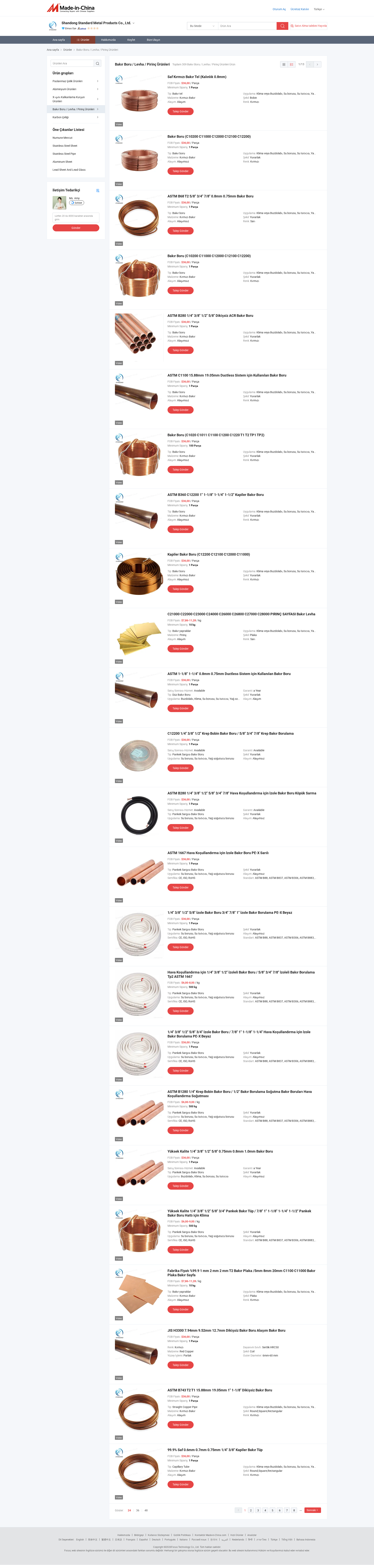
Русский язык (199, 1539)
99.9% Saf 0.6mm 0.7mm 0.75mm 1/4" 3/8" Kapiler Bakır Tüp (215, 1450)
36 (137, 1510)
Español (143, 1539)
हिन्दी (250, 1539)
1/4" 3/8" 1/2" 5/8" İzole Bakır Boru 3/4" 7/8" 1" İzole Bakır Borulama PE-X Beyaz (230, 912)
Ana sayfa (59, 40)
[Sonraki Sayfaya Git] (317, 64)
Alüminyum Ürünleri (64, 89)
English (80, 1539)
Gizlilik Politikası (182, 1535)
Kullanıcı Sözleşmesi (158, 1535)
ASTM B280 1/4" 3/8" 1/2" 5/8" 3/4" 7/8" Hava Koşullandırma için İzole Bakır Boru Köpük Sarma (242, 793)
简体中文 (92, 1539)
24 (129, 1510)
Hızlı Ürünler (236, 1535)
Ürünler (85, 40)
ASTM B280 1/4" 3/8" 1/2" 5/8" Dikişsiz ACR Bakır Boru (210, 316)
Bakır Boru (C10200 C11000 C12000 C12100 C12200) (209, 136)
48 (146, 1510)
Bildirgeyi (139, 1535)
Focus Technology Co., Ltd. (185, 1546)
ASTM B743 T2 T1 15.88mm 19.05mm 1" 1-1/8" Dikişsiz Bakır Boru (220, 1390)
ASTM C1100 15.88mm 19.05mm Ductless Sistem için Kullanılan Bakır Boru (227, 375)
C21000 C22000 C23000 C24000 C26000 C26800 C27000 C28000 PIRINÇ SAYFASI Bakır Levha (241, 614)
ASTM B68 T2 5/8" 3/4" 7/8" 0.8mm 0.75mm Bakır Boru (210, 196)
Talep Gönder (181, 111)
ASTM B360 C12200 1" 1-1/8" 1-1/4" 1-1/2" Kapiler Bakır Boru (216, 495)
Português (170, 1539)
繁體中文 (106, 1539)
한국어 (213, 1539)
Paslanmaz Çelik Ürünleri (67, 81)
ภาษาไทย (261, 1539)
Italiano (184, 1539)
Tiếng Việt (286, 1539)
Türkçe (274, 1539)
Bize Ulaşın (153, 40)
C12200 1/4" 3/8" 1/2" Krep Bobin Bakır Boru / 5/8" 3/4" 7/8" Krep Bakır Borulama (231, 733)
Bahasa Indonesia (305, 1539)
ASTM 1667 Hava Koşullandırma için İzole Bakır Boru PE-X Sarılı (218, 853)
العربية (224, 1539)
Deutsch (156, 1539)
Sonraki (311, 1510)
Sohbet (78, 202)
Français (130, 1539)
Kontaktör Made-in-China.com (210, 1535)
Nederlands (238, 1539)
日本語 (118, 1539)
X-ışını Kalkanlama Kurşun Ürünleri (69, 99)
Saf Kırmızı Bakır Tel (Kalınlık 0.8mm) (197, 77)
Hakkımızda (108, 40)
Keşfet (131, 40)
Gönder (75, 228)
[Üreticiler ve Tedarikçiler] (72, 7)
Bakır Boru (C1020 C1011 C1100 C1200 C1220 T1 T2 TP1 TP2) (216, 435)
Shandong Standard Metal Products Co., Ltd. (96, 23)
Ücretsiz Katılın (300, 9)
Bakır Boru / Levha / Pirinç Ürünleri (73, 109)
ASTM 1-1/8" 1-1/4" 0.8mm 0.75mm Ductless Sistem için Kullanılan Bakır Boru (229, 674)
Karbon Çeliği (61, 117)
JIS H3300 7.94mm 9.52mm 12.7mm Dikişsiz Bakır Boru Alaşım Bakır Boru (226, 1330)
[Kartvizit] (97, 190)
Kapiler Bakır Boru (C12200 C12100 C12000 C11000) (209, 554)
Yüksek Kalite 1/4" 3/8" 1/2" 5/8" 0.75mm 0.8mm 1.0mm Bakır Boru (220, 1151)
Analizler (252, 1535)
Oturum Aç (279, 9)
